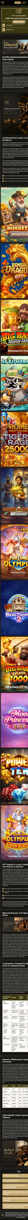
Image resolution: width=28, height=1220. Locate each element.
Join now (17, 2)
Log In (24, 2)
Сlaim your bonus (19, 21)
